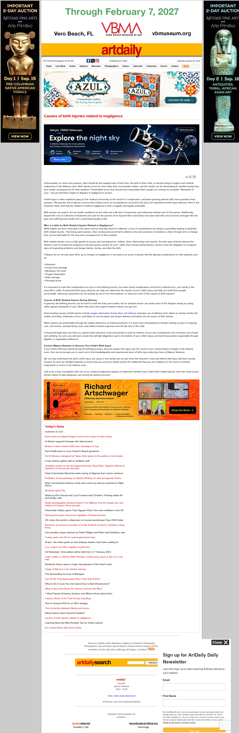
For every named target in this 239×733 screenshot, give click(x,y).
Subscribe (137, 66)
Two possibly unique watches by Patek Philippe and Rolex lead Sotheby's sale (85, 532)
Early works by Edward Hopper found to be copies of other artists (78, 436)
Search (163, 66)
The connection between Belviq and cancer (67, 608)
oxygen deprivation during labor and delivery (113, 313)
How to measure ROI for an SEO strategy (66, 603)
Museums (96, 66)
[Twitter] (93, 62)
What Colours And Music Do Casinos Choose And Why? (73, 588)
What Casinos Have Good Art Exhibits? (65, 613)
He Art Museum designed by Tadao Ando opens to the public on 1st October (84, 456)
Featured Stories (135, 646)
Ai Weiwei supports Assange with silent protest (69, 441)
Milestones (117, 643)
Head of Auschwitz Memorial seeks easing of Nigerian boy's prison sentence (84, 473)
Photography (149, 643)
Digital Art (127, 643)
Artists (72, 66)
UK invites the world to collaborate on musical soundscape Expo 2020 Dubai (84, 520)
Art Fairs (155, 646)
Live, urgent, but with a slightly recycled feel (67, 547)
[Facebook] (88, 62)
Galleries (84, 66)
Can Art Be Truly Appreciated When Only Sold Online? (72, 579)
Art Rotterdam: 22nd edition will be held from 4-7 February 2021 (78, 552)
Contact (174, 66)
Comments (151, 66)
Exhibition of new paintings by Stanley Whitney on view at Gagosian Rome (83, 478)
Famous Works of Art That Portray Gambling (68, 598)
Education (111, 649)
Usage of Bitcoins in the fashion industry (65, 569)
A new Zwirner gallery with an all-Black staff (67, 461)
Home (49, 66)
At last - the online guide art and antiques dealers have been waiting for (81, 542)
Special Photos (105, 646)
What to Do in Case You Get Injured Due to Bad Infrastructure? (77, 583)
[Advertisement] (162, 447)
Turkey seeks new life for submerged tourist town (70, 537)
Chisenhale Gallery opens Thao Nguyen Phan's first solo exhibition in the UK (84, 510)
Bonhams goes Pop (55, 490)
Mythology (121, 649)
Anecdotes (93, 649)
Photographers (112, 66)
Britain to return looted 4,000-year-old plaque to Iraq (72, 446)
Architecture (137, 643)
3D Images (131, 649)
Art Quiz (102, 649)
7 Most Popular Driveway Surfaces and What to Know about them (78, 593)
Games (125, 66)
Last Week (60, 66)
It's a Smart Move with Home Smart (63, 627)
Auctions (147, 646)
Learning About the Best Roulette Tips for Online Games (74, 622)
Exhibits (101, 643)
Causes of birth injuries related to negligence (68, 618)
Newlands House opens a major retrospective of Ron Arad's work (78, 564)
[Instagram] (97, 62)
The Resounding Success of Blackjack (64, 574)
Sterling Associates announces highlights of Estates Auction (75, 515)
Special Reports (120, 646)
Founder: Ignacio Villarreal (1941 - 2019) (121, 686)
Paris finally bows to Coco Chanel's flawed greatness (72, 451)
